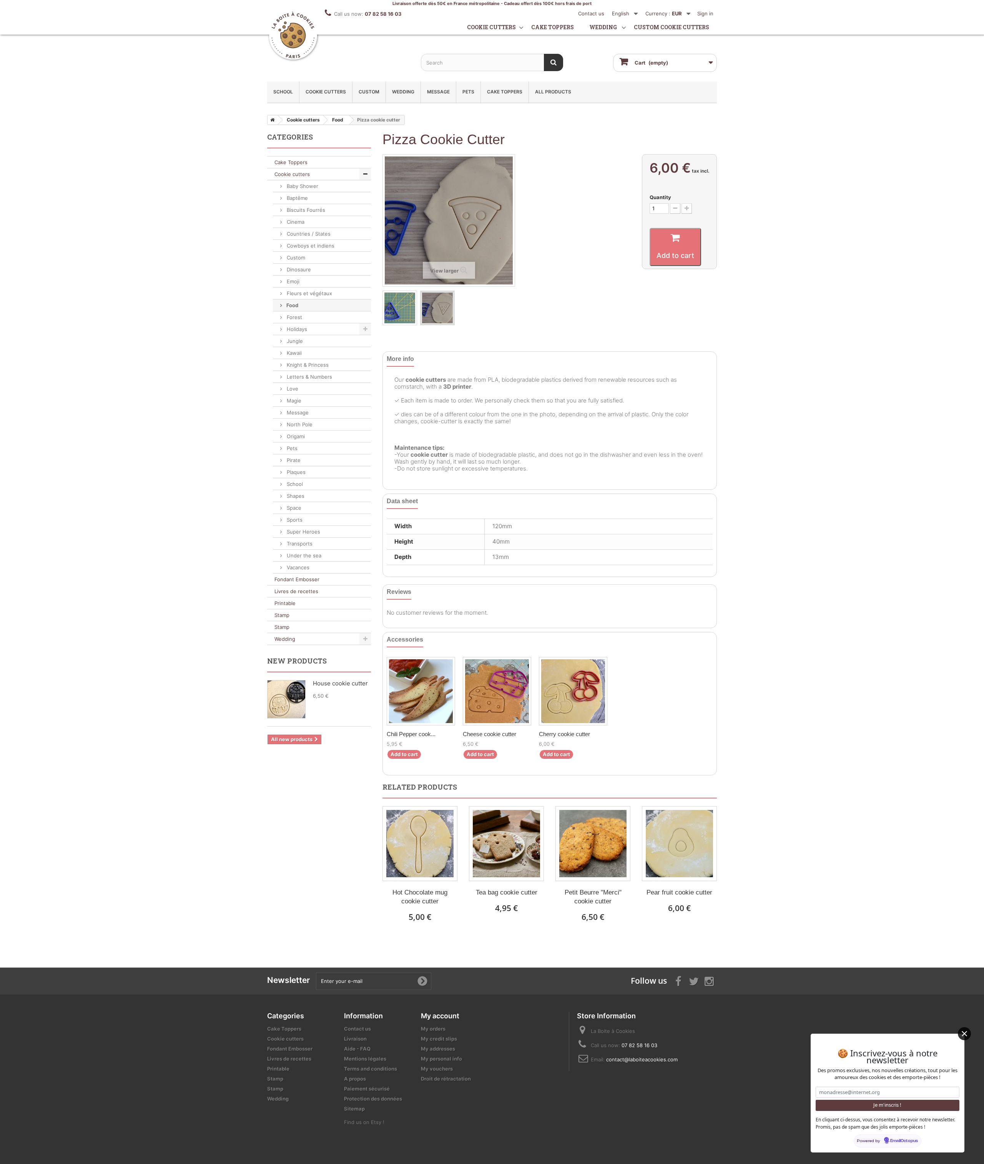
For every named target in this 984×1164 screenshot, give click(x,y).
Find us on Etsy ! (364, 1122)
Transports (298, 543)
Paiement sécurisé (367, 1089)
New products (297, 660)
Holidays (296, 329)
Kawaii (293, 353)
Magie (293, 400)
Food (291, 305)
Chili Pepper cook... (411, 734)
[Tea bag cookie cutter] (506, 843)
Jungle (294, 341)
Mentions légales (365, 1059)
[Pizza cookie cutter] (400, 308)
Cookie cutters (491, 27)
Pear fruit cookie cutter (679, 892)
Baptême (296, 198)
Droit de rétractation (446, 1079)
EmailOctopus (904, 1141)
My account (440, 1016)
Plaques (295, 472)
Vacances (297, 567)
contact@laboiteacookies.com (642, 1059)
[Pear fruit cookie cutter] (679, 843)
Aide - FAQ (357, 1049)
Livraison (355, 1039)
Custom (369, 92)
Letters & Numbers (308, 377)
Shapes (294, 496)
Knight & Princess (307, 365)
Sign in (705, 13)
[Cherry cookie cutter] (573, 691)
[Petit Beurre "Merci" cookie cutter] (593, 843)
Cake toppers (552, 27)
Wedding (603, 27)
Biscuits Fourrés (305, 210)
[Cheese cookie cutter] (497, 691)
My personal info (441, 1059)
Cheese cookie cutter (489, 734)
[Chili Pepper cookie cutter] (421, 691)
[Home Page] (271, 120)
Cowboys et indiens (309, 246)
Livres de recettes (296, 591)
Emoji (292, 281)
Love (291, 389)
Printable (285, 603)
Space (293, 508)
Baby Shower (301, 186)
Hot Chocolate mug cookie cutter (419, 897)
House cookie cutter (340, 683)
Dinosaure (298, 269)
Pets (468, 92)
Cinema (294, 222)
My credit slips (439, 1039)
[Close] (964, 1033)
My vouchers (437, 1069)
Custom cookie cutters (671, 27)
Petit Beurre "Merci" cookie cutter (593, 897)
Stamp (281, 615)
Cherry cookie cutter (564, 734)
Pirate (293, 460)
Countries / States (308, 234)
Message (438, 92)
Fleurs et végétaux (308, 293)
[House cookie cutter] (286, 699)
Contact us (591, 13)
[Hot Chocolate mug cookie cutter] (420, 843)
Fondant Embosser (296, 579)
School (283, 92)
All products (553, 92)
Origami (295, 436)
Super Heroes (302, 532)
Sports (294, 520)
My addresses (438, 1049)
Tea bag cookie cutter (506, 892)
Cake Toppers (504, 92)
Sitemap (354, 1109)
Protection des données (373, 1099)
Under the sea (303, 555)
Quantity (660, 197)
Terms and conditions (370, 1069)
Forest (293, 317)
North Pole (298, 424)
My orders (433, 1029)
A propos (355, 1079)
